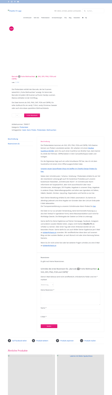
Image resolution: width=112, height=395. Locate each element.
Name (43, 308)
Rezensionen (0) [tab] (13, 144)
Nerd (28, 130)
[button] (86, 17)
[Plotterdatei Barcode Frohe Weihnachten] (31, 48)
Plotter (33, 130)
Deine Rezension (47, 290)
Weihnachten (51, 130)
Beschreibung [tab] (13, 139)
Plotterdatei (24, 127)
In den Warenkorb (32, 115)
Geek (24, 130)
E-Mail (44, 317)
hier (94, 206)
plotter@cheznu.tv (49, 232)
